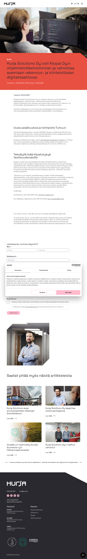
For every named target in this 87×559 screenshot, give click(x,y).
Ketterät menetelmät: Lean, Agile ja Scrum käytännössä (60, 462)
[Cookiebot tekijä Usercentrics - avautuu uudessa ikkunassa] (73, 265)
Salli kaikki (68, 292)
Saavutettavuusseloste (14, 502)
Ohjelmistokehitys (36, 510)
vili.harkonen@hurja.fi (46, 195)
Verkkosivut (34, 512)
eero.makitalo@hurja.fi (56, 199)
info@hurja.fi (23, 491)
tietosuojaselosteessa (31, 307)
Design (33, 515)
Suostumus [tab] (18, 270)
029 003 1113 (11, 491)
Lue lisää (10, 418)
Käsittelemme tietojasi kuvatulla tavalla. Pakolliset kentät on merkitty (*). (38, 307)
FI (74, 4)
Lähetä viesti (13, 313)
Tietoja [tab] (69, 270)
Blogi (9, 59)
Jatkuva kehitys (36, 518)
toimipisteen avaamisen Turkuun (52, 140)
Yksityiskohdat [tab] (43, 270)
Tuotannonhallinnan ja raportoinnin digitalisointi (25, 462)
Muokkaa (42, 292)
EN (78, 4)
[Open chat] (83, 555)
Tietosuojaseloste (12, 500)
